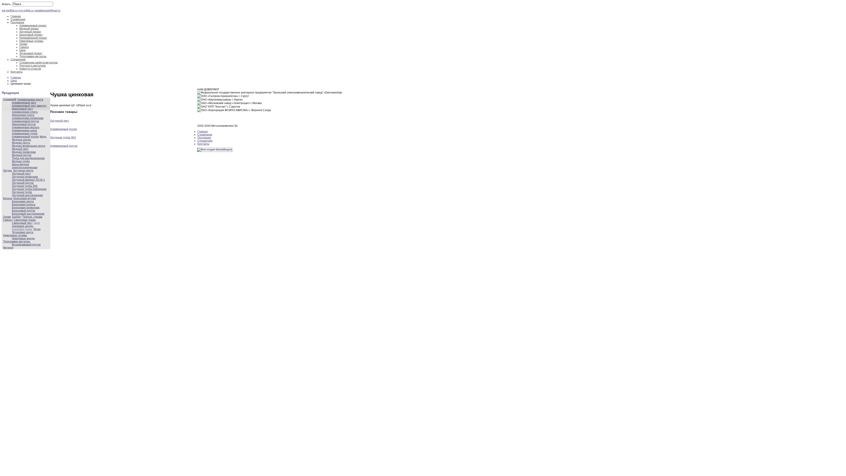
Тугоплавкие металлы (32, 56)
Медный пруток (21, 155)
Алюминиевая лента (30, 99)
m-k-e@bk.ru (26, 10)
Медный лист (20, 149)
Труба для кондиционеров (28, 158)
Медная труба (21, 161)
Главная (16, 16)
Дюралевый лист (22, 108)
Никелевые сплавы (31, 41)
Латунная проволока (25, 176)
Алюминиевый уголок (25, 136)
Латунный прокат (30, 31)
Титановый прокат (30, 53)
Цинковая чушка (22, 229)
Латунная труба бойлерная (29, 189)
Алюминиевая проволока (27, 118)
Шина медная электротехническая (24, 166)
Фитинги (8, 247)
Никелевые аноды (23, 238)
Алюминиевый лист (24, 102)
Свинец (24, 47)
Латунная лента (23, 170)
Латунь (7, 170)
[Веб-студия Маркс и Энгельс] (214, 149)
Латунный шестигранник (27, 195)
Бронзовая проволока (25, 207)
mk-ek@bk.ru (10, 10)
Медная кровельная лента (28, 145)
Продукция (17, 22)
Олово (23, 44)
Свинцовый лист (22, 223)
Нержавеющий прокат (33, 37)
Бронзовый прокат (31, 34)
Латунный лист (21, 173)
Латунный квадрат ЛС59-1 (28, 179)
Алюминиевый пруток (25, 121)
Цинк (22, 50)
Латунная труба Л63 (24, 186)
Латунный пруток (22, 182)
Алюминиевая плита (25, 111)
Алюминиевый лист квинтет (29, 105)
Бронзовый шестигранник (28, 213)
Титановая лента (22, 232)
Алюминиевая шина (24, 130)
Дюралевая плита (23, 115)
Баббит (16, 216)
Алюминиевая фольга (25, 127)
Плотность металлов (32, 65)
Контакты (16, 71)
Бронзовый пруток (23, 210)
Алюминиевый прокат (33, 25)
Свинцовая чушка (25, 219)
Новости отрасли (30, 68)
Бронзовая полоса (23, 204)
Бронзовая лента (23, 201)
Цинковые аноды (22, 226)
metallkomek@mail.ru (47, 10)
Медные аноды (21, 139)
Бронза (7, 198)
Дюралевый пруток (24, 124)
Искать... (7, 4)
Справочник (18, 59)
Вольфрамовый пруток (26, 244)
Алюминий (9, 99)
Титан (37, 229)
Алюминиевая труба (24, 133)
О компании (18, 19)
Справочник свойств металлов (38, 62)
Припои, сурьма (32, 216)
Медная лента (21, 142)
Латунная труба (22, 192)
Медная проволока (24, 152)
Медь (43, 136)
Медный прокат (29, 28)
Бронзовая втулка (24, 198)
